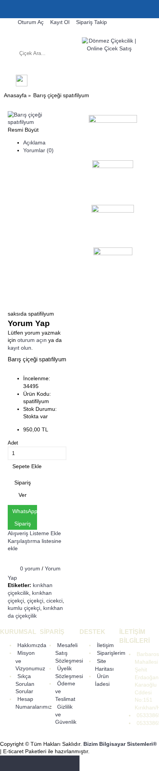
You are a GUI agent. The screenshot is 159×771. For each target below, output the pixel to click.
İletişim (105, 645)
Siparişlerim (111, 653)
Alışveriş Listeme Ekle (34, 533)
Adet (13, 443)
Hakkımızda (31, 645)
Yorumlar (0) (38, 150)
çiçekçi (35, 601)
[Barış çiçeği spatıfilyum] (37, 122)
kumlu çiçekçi (24, 608)
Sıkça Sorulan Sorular (24, 684)
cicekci (54, 601)
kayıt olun (19, 348)
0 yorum (30, 568)
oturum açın (32, 340)
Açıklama (34, 142)
